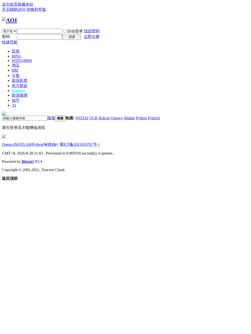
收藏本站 (25, 4)
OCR (93, 118)
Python (141, 118)
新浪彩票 (19, 80)
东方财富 (19, 86)
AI (14, 105)
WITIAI (22, 60)
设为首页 (10, 4)
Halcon (104, 118)
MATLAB (23, 144)
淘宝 (16, 65)
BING (17, 56)
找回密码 (92, 31)
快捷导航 (10, 42)
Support (18, 91)
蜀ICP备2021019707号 (78, 144)
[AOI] (9, 20)
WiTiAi (50, 144)
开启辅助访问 (13, 9)
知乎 (16, 100)
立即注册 (92, 36)
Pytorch (154, 118)
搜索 (51, 118)
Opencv (117, 118)
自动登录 (75, 31)
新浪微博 (19, 95)
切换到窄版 (36, 9)
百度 (16, 51)
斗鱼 (16, 75)
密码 (6, 36)
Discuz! (28, 161)
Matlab (129, 118)
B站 (15, 70)
